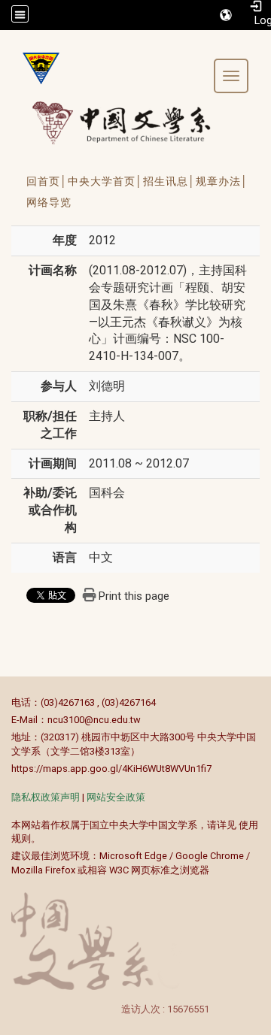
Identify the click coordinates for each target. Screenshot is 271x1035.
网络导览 (49, 202)
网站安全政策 (116, 797)
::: (3, 702)
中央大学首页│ (105, 181)
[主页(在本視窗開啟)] (35, 68)
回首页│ (47, 181)
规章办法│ (222, 181)
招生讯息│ (169, 181)
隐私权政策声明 (45, 797)
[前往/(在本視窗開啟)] (135, 122)
